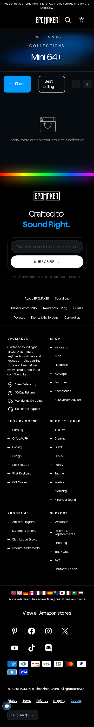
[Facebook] (31, 631)
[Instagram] (48, 631)
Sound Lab (62, 298)
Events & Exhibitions (44, 317)
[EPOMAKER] (47, 196)
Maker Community (24, 308)
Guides (78, 308)
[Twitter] (65, 631)
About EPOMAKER (37, 298)
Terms (26, 701)
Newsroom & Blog (55, 308)
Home (37, 37)
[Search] (68, 20)
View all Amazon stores (47, 613)
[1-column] (76, 84)
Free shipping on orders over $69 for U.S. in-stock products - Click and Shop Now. (46, 6)
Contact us (72, 317)
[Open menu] (12, 20)
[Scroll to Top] (85, 701)
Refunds (42, 701)
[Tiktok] (31, 648)
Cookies (76, 701)
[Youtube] (14, 648)
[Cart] (81, 20)
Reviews (19, 317)
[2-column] (87, 84)
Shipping (59, 701)
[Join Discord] (48, 648)
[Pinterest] (14, 631)
